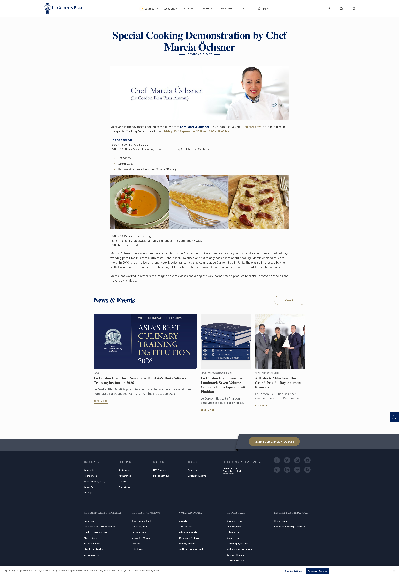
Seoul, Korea (233, 537)
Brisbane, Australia (188, 532)
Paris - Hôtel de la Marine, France (99, 526)
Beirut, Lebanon (91, 554)
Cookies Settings (293, 571)
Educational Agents (197, 475)
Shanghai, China (234, 521)
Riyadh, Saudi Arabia (93, 549)
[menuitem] (328, 8)
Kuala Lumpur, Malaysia (237, 543)
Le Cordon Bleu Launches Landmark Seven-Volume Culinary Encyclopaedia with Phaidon (224, 385)
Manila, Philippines (235, 560)
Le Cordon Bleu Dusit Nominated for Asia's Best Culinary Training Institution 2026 (140, 380)
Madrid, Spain (90, 537)
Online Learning (281, 521)
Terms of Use (90, 475)
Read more (101, 401)
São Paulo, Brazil (139, 526)
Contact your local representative (289, 526)
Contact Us (89, 470)
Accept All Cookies (317, 571)
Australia (183, 521)
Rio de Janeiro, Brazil (141, 521)
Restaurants (124, 470)
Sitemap (88, 492)
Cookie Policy (90, 487)
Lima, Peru (136, 543)
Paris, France (90, 521)
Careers (122, 481)
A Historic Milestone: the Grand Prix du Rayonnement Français (278, 382)
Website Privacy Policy (94, 481)
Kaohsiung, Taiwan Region (239, 549)
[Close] (394, 570)
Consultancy (124, 487)
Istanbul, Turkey (92, 543)
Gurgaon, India (234, 526)
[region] (199, 571)
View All (289, 300)
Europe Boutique (161, 475)
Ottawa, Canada (139, 532)
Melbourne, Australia (189, 537)
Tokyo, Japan (233, 532)
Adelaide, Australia (188, 526)
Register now (252, 127)
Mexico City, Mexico (141, 537)
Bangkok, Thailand (235, 554)
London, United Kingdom (95, 532)
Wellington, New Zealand (191, 549)
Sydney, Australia (187, 543)
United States (138, 549)
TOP (394, 418)
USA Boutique (159, 470)
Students (192, 470)
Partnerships (125, 475)
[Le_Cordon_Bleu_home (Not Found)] (64, 8)
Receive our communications (274, 441)
